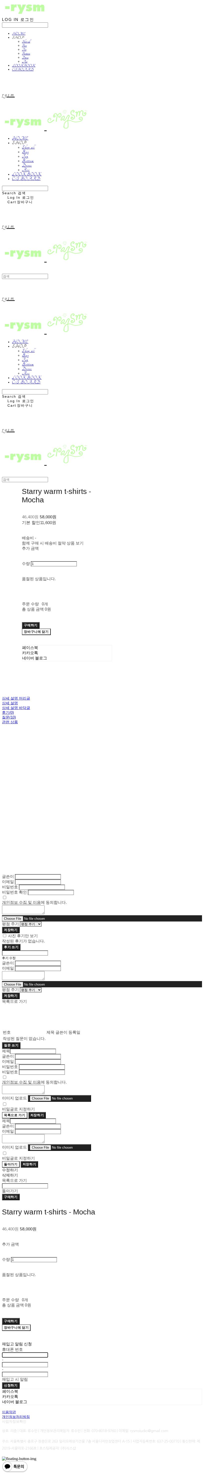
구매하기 (11, 1197)
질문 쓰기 (11, 1045)
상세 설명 (10, 703)
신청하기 (11, 1385)
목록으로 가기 (14, 1115)
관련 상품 (10, 722)
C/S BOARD (23, 70)
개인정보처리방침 (16, 1416)
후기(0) (8, 712)
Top (24, 50)
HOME (18, 34)
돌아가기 (11, 1164)
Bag (24, 46)
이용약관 (9, 1412)
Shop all (26, 42)
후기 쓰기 (11, 947)
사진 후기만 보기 (23, 936)
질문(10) (9, 717)
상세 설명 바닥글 (16, 708)
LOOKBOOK (23, 66)
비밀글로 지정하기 (18, 1109)
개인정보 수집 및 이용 (21, 902)
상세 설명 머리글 (16, 698)
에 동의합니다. (34, 902)
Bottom (26, 54)
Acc (24, 62)
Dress (25, 58)
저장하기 (11, 929)
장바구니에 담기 (16, 1327)
